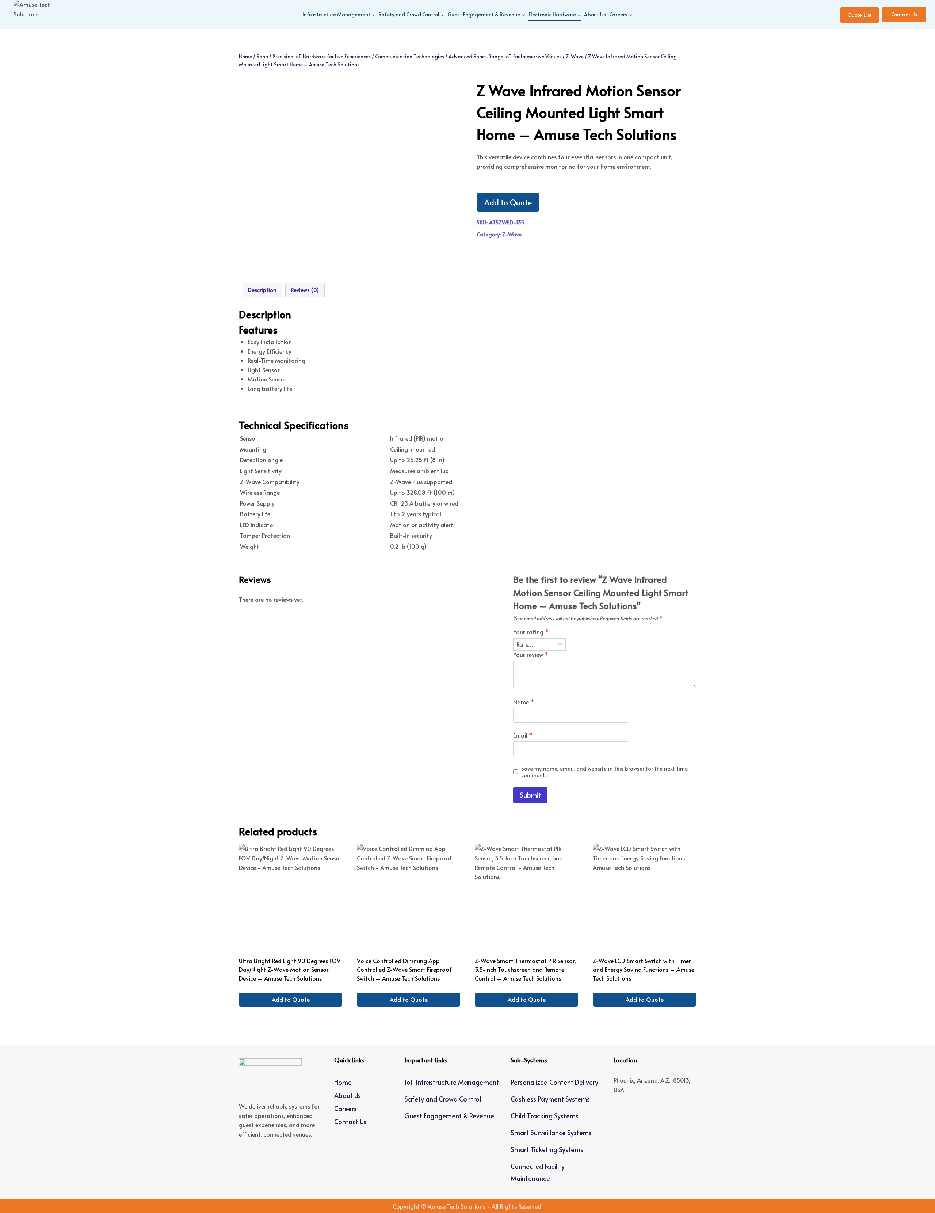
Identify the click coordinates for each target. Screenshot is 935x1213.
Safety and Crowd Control (442, 1098)
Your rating (531, 632)
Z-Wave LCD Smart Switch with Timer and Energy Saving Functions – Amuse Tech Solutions (643, 969)
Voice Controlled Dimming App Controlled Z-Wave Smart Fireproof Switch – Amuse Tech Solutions (404, 969)
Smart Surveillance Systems (551, 1132)
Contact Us (904, 14)
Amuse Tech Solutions (456, 1206)
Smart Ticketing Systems (547, 1149)
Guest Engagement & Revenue (449, 1115)
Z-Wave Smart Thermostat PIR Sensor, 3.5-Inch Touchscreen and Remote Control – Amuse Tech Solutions (525, 969)
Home (343, 1082)
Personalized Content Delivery (554, 1082)
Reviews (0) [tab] (305, 289)
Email (523, 735)
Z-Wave (512, 234)
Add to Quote (508, 202)
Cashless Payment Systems (550, 1098)
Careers (345, 1108)
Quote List (859, 15)
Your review (530, 654)
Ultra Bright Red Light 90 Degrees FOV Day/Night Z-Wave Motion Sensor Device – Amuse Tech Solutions (290, 969)
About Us (595, 14)
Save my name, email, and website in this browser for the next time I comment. (606, 772)
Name (523, 702)
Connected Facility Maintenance (538, 1171)
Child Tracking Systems (545, 1115)
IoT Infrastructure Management (451, 1082)
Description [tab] (262, 289)
